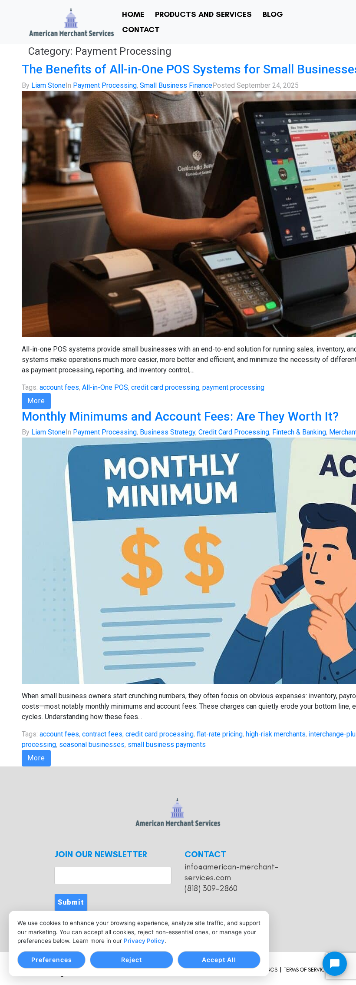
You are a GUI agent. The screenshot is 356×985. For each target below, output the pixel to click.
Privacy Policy (144, 940)
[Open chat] (334, 963)
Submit (71, 902)
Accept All (219, 959)
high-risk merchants (276, 734)
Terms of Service (306, 970)
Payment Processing (105, 85)
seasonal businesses (92, 744)
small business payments (167, 744)
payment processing (233, 387)
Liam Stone (48, 85)
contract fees (102, 734)
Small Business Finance (176, 85)
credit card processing (165, 387)
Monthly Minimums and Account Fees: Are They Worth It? (180, 416)
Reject (131, 959)
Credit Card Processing (233, 432)
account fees (59, 387)
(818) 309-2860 (211, 888)
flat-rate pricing (220, 734)
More (36, 401)
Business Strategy (167, 432)
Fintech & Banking (299, 432)
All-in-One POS (105, 387)
